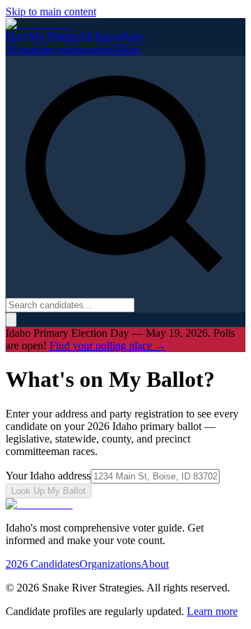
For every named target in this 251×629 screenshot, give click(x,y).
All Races (100, 36)
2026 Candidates (42, 564)
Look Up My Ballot (48, 491)
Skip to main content (51, 11)
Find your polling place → (108, 345)
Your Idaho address (48, 475)
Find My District (42, 36)
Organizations (81, 49)
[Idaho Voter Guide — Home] (39, 24)
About (126, 49)
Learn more (212, 611)
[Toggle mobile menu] (11, 319)
